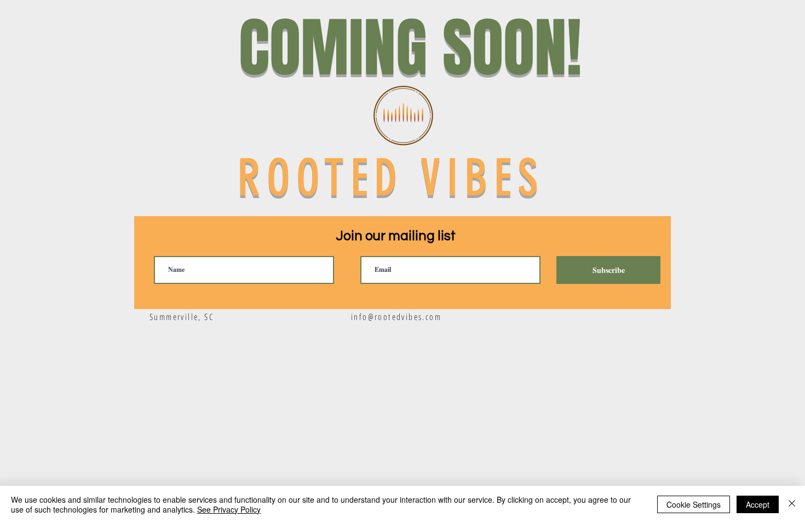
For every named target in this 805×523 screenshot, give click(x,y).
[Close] (791, 504)
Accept (757, 504)
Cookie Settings (693, 504)
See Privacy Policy (229, 509)
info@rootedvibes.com (396, 317)
